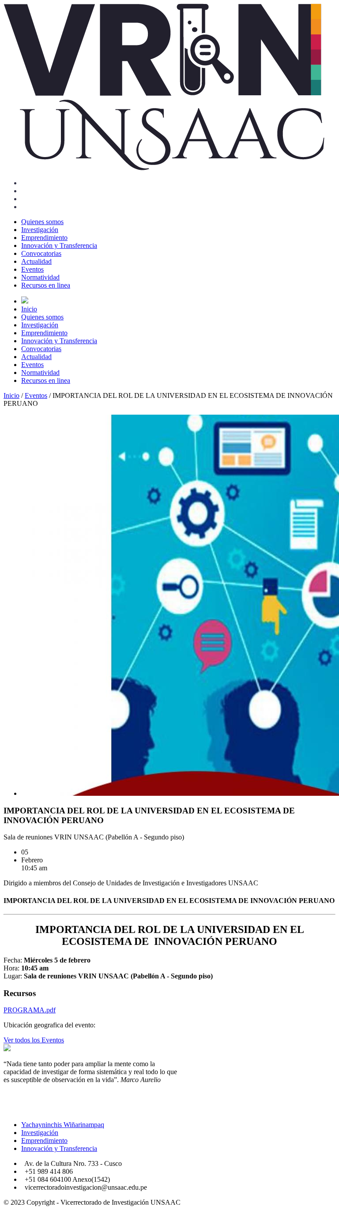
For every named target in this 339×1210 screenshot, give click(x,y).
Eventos (32, 269)
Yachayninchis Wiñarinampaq (62, 1124)
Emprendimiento (44, 237)
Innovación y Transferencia (59, 245)
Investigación (39, 229)
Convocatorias (41, 253)
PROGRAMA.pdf (30, 1010)
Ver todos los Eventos (34, 1040)
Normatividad (40, 277)
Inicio (29, 309)
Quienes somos (42, 221)
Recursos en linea (45, 285)
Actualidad (36, 261)
